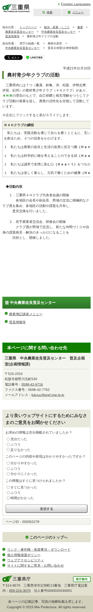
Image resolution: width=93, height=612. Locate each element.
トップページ (28, 27)
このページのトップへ (49, 537)
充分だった (18, 439)
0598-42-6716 (32, 384)
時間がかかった (22, 498)
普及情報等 (12, 36)
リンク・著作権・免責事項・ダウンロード (39, 549)
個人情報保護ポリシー (24, 555)
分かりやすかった (23, 463)
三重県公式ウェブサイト (16, 8)
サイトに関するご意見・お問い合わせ (35, 565)
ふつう (15, 444)
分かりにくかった (23, 474)
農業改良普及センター (19, 31)
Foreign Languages (76, 4)
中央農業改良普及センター (58, 31)
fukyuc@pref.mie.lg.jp (47, 395)
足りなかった (20, 450)
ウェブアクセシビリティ (25, 560)
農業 (80, 27)
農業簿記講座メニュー (25, 314)
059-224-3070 (20, 591)
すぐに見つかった (23, 487)
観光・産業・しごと (57, 27)
